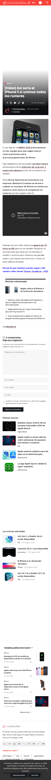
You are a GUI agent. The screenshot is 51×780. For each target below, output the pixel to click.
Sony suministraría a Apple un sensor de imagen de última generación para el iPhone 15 (25, 317)
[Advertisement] (25, 32)
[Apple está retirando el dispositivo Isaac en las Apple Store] (41, 685)
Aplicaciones (22, 458)
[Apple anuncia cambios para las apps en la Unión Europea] (9, 455)
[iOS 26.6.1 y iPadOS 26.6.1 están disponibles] (9, 540)
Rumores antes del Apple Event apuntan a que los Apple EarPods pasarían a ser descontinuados (23, 302)
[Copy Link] (19, 103)
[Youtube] (43, 744)
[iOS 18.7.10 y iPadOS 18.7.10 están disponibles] (9, 577)
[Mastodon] (29, 744)
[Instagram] (38, 744)
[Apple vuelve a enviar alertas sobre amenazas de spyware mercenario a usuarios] (9, 440)
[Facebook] (34, 744)
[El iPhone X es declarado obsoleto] (9, 564)
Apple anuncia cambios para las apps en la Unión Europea (33, 452)
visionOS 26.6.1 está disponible (33, 548)
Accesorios (22, 552)
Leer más (34, 775)
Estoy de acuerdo (19, 775)
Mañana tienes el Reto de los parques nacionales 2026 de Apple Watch (32, 425)
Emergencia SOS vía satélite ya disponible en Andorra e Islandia (17, 657)
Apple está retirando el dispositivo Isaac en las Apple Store (16, 686)
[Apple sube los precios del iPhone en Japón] (41, 671)
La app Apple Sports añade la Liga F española (32, 465)
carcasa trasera (40, 164)
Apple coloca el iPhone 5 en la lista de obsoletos (32, 290)
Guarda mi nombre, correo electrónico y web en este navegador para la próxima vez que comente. (26, 402)
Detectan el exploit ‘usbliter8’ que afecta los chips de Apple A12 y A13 (18, 702)
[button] (29, 3)
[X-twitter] (24, 744)
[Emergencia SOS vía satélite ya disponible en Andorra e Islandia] (41, 657)
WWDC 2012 (24, 147)
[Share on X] (11, 103)
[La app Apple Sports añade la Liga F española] (9, 467)
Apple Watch (22, 432)
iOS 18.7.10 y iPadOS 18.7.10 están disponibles (31, 574)
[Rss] (5, 744)
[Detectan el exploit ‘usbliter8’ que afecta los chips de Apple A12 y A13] (41, 701)
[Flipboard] (14, 744)
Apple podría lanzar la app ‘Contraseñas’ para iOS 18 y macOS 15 (23, 310)
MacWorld (11, 327)
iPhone (9, 83)
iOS (19, 446)
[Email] (15, 103)
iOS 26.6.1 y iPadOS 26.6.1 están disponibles (30, 537)
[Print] (23, 103)
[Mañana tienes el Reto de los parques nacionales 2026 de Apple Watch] (9, 426)
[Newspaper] (9, 744)
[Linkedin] (19, 744)
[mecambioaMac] (15, 3)
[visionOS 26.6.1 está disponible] (9, 552)
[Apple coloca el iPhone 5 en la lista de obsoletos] (11, 290)
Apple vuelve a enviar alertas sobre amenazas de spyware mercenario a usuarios (32, 440)
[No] (47, 770)
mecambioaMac (19, 109)
